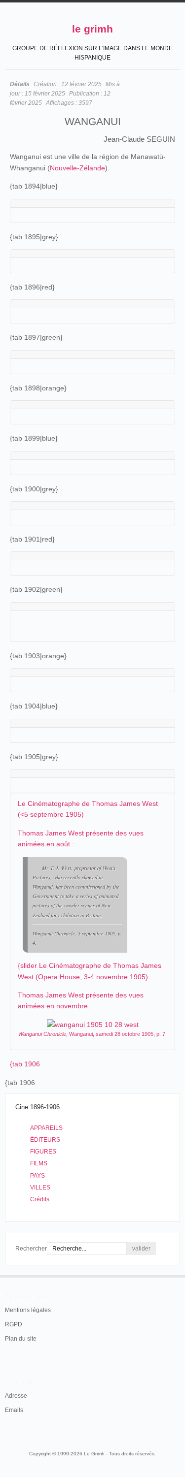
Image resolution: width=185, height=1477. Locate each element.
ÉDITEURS (45, 1139)
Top (174, 1275)
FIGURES (43, 1151)
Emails (14, 1410)
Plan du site (21, 1338)
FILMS (38, 1163)
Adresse (16, 1395)
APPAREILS (46, 1127)
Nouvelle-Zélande (77, 168)
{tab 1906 (25, 1064)
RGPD (13, 1324)
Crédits (39, 1199)
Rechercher (31, 1248)
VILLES (40, 1187)
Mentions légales (28, 1310)
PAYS (37, 1175)
